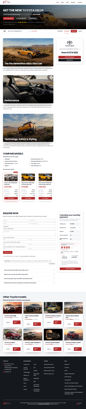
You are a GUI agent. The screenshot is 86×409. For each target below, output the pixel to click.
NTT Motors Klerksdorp (37, 390)
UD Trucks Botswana (36, 385)
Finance (74, 31)
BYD (35, 381)
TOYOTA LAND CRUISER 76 (33, 342)
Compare (66, 31)
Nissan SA (26, 375)
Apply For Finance (70, 268)
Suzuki (25, 389)
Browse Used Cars (49, 374)
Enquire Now (32, 18)
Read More (52, 264)
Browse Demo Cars (49, 370)
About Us (67, 364)
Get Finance (11, 198)
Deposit (61, 231)
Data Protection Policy (71, 389)
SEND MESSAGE (7, 252)
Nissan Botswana (26, 379)
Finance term (63, 227)
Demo (62, 2)
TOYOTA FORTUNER (10, 316)
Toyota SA (26, 364)
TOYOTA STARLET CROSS (73, 342)
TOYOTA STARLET (9, 342)
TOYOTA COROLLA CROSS (53, 316)
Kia (34, 367)
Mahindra (36, 378)
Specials (73, 2)
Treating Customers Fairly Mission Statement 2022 (74, 393)
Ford (35, 364)
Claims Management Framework (73, 386)
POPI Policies (68, 377)
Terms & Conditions (24, 256)
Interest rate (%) (64, 235)
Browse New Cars (48, 364)
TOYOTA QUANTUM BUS (52, 342)
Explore (8, 322)
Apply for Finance (8, 18)
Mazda (35, 370)
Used (67, 2)
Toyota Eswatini (26, 368)
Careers (67, 367)
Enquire (80, 31)
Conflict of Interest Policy (71, 383)
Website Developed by (38, 404)
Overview (60, 31)
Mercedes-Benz (37, 374)
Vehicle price (63, 223)
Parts (66, 370)
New (57, 2)
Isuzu (25, 386)
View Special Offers (49, 367)
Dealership (6, 226)
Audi (25, 383)
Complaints (68, 380)
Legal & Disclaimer (70, 374)
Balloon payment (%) (64, 239)
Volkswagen (27, 372)
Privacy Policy (32, 256)
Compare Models (21, 18)
